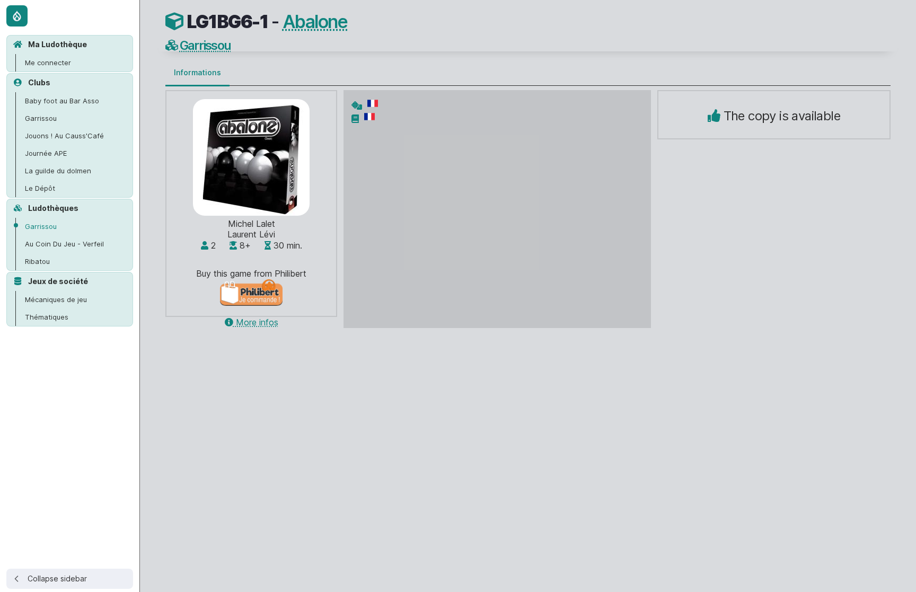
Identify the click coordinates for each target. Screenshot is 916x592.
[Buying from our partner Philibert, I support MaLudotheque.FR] (251, 302)
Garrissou (205, 45)
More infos (255, 322)
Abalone (315, 21)
